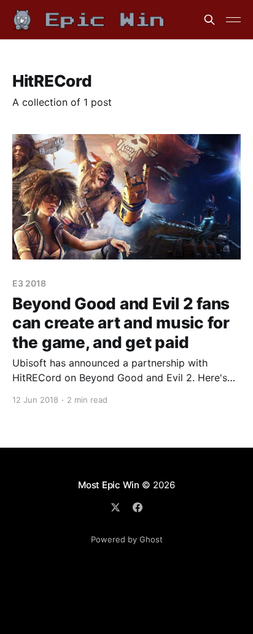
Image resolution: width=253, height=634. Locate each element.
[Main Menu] (233, 19)
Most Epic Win (108, 485)
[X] (115, 507)
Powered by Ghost (127, 539)
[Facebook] (137, 507)
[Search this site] (209, 20)
